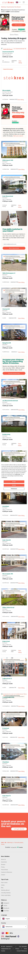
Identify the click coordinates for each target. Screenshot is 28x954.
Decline (14, 485)
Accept (14, 481)
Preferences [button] (4, 477)
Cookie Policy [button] (17, 474)
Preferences (14, 488)
